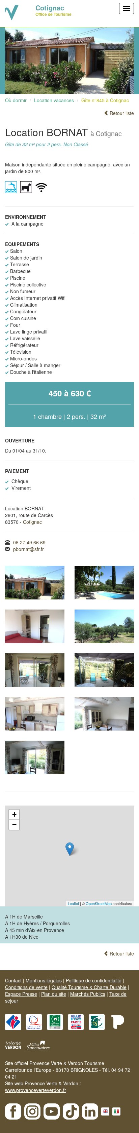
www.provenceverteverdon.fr (35, 1090)
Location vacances (54, 100)
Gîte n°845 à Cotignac (105, 100)
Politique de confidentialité (93, 980)
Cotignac (32, 521)
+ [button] (14, 814)
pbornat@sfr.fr (28, 549)
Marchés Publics (87, 993)
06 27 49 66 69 (29, 542)
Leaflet (73, 903)
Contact (13, 980)
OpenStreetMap (99, 903)
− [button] (14, 824)
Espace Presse (21, 993)
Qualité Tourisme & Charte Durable (89, 987)
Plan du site (53, 993)
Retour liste (121, 113)
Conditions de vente (26, 987)
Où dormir (16, 100)
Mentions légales (44, 980)
